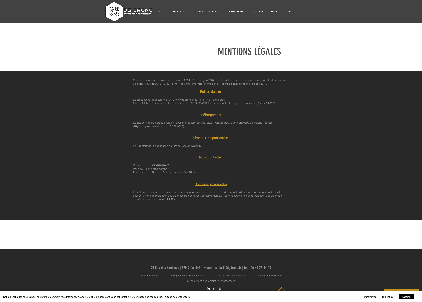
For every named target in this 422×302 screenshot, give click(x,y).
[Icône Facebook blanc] (214, 289)
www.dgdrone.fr (184, 99)
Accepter (406, 296)
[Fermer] (418, 296)
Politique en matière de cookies (187, 275)
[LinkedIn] (208, 289)
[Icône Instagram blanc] (219, 289)
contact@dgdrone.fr (157, 168)
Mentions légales (149, 275)
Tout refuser (388, 296)
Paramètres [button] (370, 296)
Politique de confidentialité (231, 275)
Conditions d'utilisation (270, 275)
